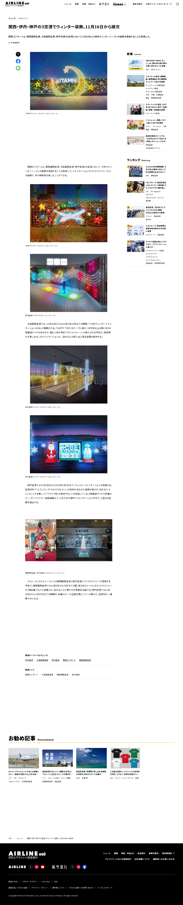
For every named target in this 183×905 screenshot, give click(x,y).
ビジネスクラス (151, 254)
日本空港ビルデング (153, 148)
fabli (78, 778)
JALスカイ (149, 194)
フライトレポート (152, 257)
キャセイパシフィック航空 (155, 250)
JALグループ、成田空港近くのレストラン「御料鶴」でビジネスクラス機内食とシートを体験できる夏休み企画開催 (156, 185)
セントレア (22, 778)
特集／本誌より (88, 4)
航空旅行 (141, 853)
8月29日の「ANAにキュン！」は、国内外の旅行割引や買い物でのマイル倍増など (156, 63)
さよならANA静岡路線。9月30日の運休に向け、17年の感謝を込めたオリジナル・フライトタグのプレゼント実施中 (156, 169)
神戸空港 (55, 660)
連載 (77, 4)
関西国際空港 (85, 660)
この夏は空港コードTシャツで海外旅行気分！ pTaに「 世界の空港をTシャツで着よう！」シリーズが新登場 (125, 773)
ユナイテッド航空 (152, 88)
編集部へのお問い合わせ (164, 859)
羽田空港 (160, 235)
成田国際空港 (47, 781)
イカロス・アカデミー (30, 881)
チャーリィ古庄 (53, 778)
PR (15, 778)
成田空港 (149, 145)
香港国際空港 (159, 263)
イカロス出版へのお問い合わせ (81, 887)
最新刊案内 (138, 4)
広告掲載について (142, 859)
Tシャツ (118, 778)
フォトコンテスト (14, 781)
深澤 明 (84, 778)
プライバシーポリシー (39, 887)
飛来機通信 (167, 853)
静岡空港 (154, 175)
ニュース (68, 4)
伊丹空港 (29, 660)
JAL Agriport (155, 191)
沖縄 (152, 95)
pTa (111, 778)
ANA (147, 69)
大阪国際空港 (42, 660)
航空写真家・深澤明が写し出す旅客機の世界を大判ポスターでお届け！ (91, 772)
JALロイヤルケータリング (155, 198)
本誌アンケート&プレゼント (157, 4)
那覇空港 (159, 95)
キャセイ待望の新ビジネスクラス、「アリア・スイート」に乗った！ (156, 244)
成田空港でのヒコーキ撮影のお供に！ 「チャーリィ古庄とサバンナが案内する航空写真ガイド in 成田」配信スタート (57, 773)
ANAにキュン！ (156, 69)
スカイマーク (150, 235)
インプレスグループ (104, 887)
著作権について (58, 887)
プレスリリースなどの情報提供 (118, 859)
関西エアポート (69, 660)
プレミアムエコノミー (153, 260)
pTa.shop (46, 881)
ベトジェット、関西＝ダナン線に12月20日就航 (156, 121)
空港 (137, 778)
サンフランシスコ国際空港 (155, 85)
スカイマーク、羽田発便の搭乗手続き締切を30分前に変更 (156, 228)
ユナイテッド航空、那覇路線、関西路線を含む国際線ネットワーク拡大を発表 (156, 79)
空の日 (148, 219)
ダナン (148, 126)
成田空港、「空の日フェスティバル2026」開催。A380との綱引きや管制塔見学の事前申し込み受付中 (156, 210)
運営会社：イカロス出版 (17, 887)
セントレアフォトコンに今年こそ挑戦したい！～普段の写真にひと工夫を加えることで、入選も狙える (23, 773)
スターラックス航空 (152, 113)
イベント (149, 216)
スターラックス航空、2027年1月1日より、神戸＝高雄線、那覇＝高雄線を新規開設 (156, 107)
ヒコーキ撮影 (66, 778)
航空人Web (13, 881)
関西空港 (154, 129)
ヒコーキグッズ (128, 778)
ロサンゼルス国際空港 (154, 92)
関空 (147, 98)
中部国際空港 (27, 781)
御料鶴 (148, 201)
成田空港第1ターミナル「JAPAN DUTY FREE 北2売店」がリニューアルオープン (156, 139)
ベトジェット (156, 126)
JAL (147, 191)
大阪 (147, 95)
